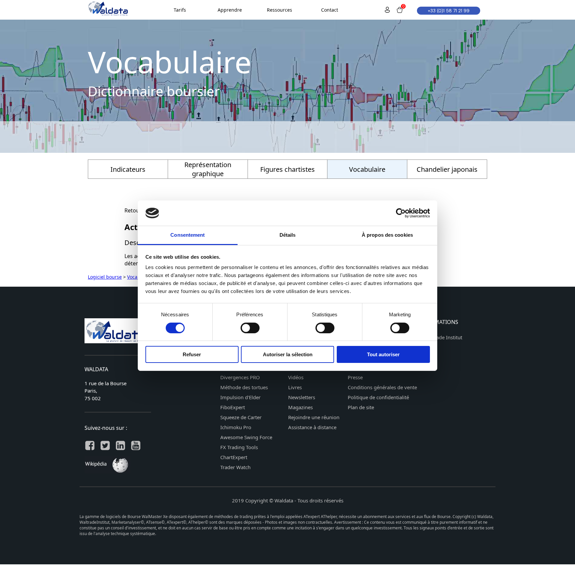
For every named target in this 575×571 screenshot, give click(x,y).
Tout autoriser (383, 354)
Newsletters (301, 397)
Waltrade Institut (443, 337)
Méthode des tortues (244, 387)
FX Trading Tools (239, 447)
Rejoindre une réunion (313, 417)
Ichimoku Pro (235, 427)
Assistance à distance (312, 427)
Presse (355, 377)
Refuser (192, 354)
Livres (295, 387)
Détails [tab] (288, 235)
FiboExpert (232, 407)
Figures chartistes (287, 169)
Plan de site (361, 407)
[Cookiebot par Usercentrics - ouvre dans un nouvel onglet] (401, 213)
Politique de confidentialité (378, 397)
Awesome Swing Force (246, 437)
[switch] (250, 328)
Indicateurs (127, 169)
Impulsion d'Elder (240, 397)
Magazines (300, 407)
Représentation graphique (207, 169)
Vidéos (295, 377)
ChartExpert (233, 457)
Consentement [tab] (187, 235)
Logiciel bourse (105, 277)
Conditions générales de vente (382, 387)
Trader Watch (235, 467)
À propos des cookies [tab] (387, 235)
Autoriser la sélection (287, 354)
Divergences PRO (240, 377)
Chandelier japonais (447, 169)
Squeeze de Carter (241, 417)
